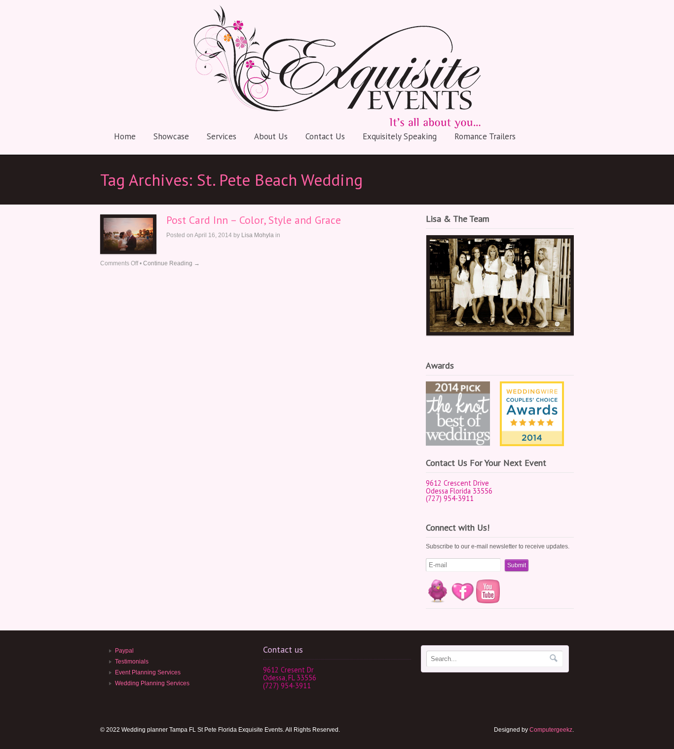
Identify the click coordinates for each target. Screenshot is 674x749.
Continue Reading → (171, 263)
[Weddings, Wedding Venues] (532, 389)
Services (221, 136)
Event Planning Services (148, 672)
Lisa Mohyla (257, 235)
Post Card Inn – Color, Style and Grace (253, 220)
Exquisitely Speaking (400, 136)
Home (125, 136)
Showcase (171, 136)
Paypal (124, 650)
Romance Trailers (485, 136)
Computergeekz (550, 729)
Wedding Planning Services (152, 683)
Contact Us (325, 136)
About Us (271, 136)
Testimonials (132, 661)
